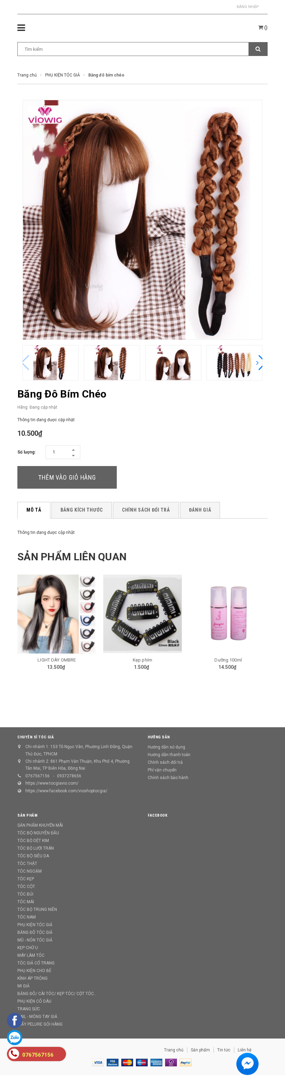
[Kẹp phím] (57, 614)
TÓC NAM (26, 917)
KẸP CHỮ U (27, 947)
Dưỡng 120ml (228, 660)
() (265, 27)
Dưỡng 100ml (142, 660)
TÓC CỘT (26, 886)
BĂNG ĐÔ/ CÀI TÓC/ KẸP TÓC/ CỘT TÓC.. (56, 993)
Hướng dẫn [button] (159, 737)
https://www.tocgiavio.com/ (52, 783)
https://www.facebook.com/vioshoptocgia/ (66, 790)
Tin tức (223, 1050)
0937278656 (69, 776)
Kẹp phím (57, 660)
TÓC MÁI (25, 901)
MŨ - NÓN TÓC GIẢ (34, 940)
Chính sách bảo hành (168, 777)
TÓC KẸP (25, 878)
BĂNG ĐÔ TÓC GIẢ (34, 932)
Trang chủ (174, 1050)
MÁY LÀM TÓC (30, 955)
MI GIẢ (23, 986)
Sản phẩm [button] (27, 815)
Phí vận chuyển (162, 770)
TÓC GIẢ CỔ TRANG (36, 963)
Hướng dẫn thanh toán (169, 754)
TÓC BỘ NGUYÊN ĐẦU (38, 833)
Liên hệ (244, 1050)
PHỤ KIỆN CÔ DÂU (34, 1001)
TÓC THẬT (27, 863)
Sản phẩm (200, 1050)
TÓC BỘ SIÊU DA (33, 855)
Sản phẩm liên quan (72, 557)
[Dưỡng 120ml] (228, 614)
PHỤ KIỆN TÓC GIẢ (34, 924)
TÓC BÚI (25, 894)
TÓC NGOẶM (29, 871)
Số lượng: (26, 452)
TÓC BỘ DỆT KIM (33, 840)
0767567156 (37, 776)
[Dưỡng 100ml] (142, 614)
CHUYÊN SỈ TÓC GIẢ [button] (35, 737)
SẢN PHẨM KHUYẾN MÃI (40, 825)
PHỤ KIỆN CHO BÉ (34, 970)
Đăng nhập (248, 7)
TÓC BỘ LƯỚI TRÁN (35, 848)
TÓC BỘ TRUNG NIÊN (37, 909)
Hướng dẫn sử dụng (166, 747)
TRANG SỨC (28, 1009)
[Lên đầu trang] (269, 1061)
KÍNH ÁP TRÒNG (32, 978)
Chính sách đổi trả (165, 762)
